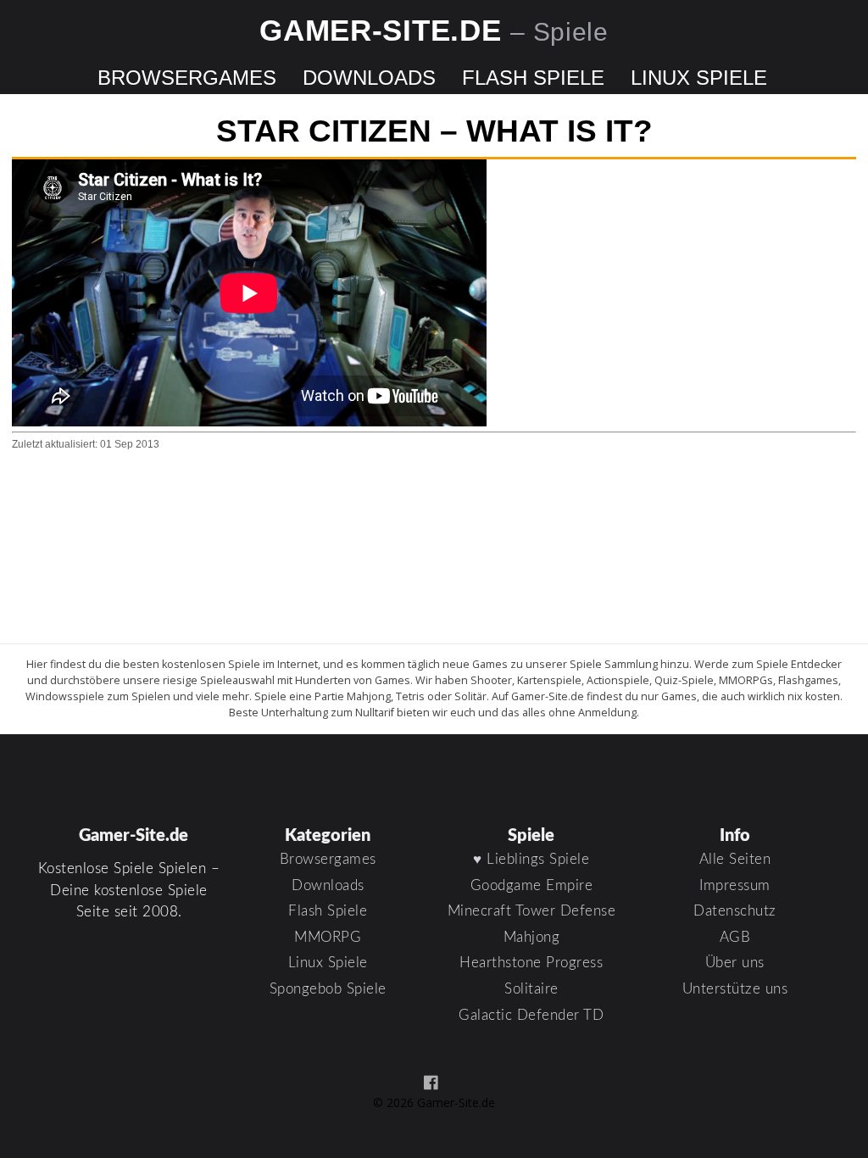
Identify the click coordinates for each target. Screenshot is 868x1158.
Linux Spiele (699, 77)
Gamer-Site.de (434, 30)
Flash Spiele (533, 77)
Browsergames (186, 77)
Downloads (369, 77)
